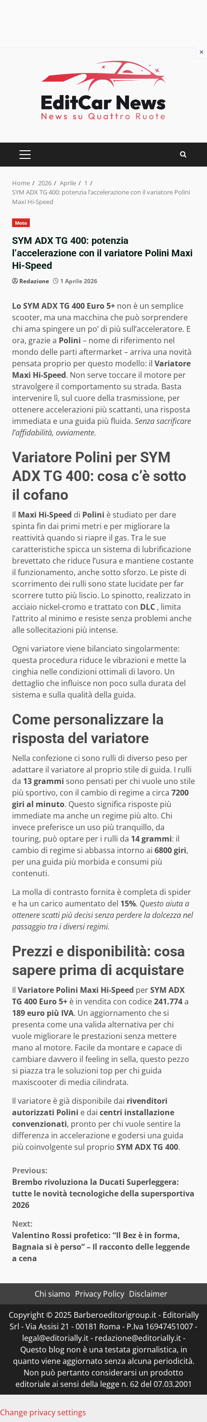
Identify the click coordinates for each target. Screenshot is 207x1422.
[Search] (183, 154)
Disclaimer (148, 1294)
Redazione (34, 281)
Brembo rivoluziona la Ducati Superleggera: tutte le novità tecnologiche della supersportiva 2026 (103, 1187)
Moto (21, 222)
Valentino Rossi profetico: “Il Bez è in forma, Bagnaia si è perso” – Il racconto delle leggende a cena (101, 1241)
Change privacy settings (43, 1412)
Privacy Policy (99, 1294)
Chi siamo (52, 1294)
